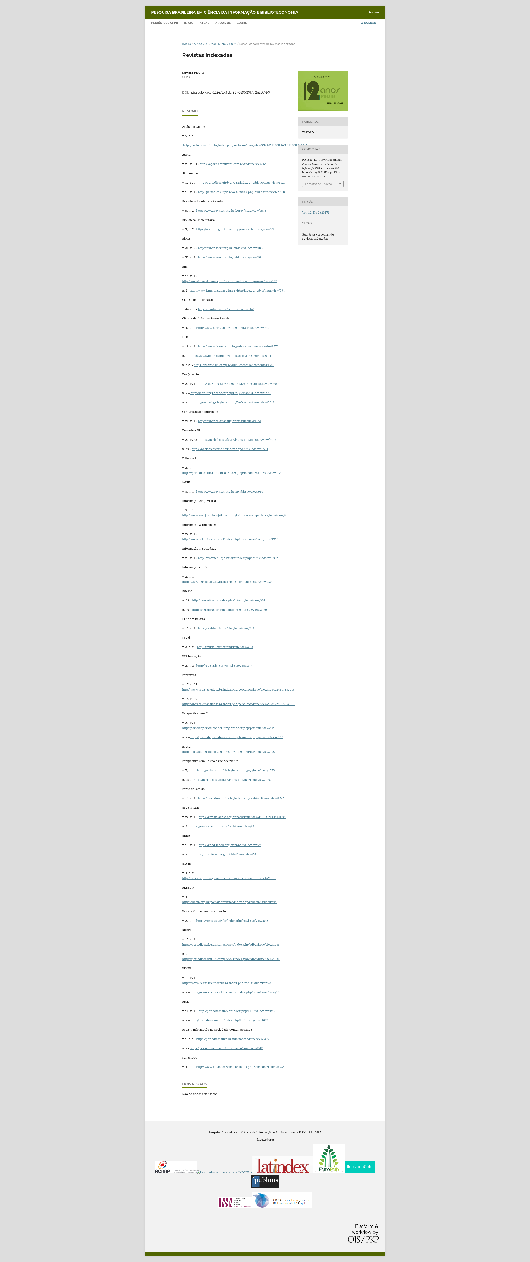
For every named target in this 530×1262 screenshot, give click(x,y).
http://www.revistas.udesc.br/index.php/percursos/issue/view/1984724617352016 (238, 689)
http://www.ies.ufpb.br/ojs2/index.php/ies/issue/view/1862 (238, 558)
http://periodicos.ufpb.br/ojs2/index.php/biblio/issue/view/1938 (241, 192)
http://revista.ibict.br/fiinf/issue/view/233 (225, 647)
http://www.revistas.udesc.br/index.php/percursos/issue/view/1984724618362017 (238, 704)
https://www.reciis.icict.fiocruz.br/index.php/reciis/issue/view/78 (226, 983)
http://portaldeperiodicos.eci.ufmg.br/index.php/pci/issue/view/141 (228, 728)
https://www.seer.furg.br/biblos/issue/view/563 (230, 257)
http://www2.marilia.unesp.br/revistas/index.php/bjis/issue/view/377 (229, 281)
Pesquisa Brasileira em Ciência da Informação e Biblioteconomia (224, 12)
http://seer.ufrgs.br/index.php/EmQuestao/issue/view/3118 (230, 393)
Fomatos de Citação (318, 184)
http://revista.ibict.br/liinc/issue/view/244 (226, 628)
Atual (204, 22)
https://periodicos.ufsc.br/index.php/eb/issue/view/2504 (230, 449)
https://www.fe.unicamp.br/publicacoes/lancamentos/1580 (234, 365)
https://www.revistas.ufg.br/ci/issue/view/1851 (229, 421)
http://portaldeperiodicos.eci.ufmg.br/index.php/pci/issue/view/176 (228, 752)
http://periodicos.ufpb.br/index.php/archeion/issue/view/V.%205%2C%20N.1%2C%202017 (245, 145)
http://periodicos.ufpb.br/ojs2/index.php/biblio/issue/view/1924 (242, 183)
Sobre (242, 22)
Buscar (369, 22)
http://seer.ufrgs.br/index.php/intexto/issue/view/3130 (229, 610)
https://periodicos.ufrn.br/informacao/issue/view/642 (226, 1048)
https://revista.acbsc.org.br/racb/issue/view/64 (222, 826)
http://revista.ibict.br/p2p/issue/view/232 (224, 666)
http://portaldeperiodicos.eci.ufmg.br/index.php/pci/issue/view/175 (236, 737)
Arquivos (223, 22)
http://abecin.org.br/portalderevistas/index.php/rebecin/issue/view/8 (229, 902)
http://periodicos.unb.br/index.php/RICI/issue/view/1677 (229, 1020)
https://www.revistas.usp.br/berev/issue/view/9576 (231, 211)
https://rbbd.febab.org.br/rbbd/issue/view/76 (225, 854)
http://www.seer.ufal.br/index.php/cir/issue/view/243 (233, 328)
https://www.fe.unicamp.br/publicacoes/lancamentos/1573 (238, 346)
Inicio (188, 22)
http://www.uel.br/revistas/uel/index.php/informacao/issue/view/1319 (230, 539)
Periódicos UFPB (164, 22)
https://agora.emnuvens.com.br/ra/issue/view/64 (233, 164)
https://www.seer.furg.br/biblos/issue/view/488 (230, 248)
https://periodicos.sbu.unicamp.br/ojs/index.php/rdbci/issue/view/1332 (231, 959)
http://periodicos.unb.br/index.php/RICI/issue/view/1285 (237, 1011)
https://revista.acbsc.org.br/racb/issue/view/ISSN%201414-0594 (242, 817)
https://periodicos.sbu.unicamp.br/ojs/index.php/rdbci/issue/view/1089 (231, 944)
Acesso (374, 12)
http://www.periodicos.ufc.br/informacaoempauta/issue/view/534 (227, 582)
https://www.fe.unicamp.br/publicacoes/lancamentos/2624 (230, 356)
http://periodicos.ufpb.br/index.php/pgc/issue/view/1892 (233, 780)
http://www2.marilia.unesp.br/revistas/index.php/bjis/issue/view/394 (237, 290)
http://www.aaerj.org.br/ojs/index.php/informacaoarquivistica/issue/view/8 (234, 515)
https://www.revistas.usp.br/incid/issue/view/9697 (230, 491)
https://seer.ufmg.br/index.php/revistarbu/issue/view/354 (236, 229)
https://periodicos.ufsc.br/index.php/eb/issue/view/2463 (238, 440)
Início (186, 43)
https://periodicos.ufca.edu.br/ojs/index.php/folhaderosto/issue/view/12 (231, 473)
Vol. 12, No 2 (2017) (224, 43)
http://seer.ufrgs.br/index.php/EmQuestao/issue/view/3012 (234, 402)
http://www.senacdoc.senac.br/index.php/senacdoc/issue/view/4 (240, 1067)
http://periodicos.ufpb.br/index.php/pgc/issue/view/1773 (236, 770)
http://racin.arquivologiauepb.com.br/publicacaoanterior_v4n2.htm (229, 878)
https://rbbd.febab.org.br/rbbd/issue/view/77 (230, 845)
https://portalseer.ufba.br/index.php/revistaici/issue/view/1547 (241, 798)
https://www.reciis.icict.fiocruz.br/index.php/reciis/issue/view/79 (234, 992)
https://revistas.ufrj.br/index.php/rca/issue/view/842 (232, 921)
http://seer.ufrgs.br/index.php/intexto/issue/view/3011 (229, 600)
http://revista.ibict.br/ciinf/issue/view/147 (226, 309)
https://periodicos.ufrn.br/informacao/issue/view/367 (232, 1039)
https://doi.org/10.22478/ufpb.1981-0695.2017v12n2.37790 (230, 92)
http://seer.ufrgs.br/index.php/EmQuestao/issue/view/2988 (239, 384)
